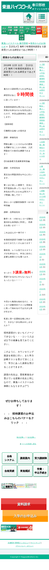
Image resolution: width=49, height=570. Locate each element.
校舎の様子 (10, 30)
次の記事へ (31, 437)
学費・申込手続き (41, 471)
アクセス (4, 29)
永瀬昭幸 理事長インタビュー (18, 543)
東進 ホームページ (29, 21)
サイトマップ (36, 543)
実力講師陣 (41, 458)
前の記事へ (21, 437)
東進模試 (25, 471)
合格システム (9, 458)
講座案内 (25, 458)
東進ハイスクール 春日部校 (14, 43)
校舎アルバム (33, 30)
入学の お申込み (45, 31)
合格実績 (9, 471)
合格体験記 (16, 30)
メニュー (42, 21)
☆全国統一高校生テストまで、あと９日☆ (42, 150)
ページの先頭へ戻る (29, 444)
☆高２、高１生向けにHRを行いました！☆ (42, 174)
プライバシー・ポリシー (24, 546)
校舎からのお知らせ (22, 33)
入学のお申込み (25, 516)
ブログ (27, 29)
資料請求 (39, 29)
